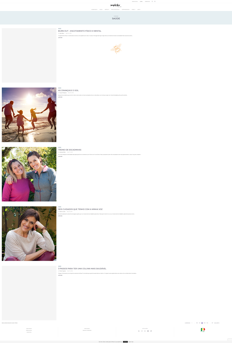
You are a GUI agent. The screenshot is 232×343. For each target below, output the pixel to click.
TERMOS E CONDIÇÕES (87, 330)
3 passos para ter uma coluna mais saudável (82, 268)
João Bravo (62, 33)
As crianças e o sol (68, 90)
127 (212, 322)
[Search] (152, 1)
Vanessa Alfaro (63, 152)
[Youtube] (148, 331)
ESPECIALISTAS (135, 1)
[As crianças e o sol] (29, 115)
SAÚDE (101, 9)
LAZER (138, 9)
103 (204, 322)
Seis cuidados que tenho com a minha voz (80, 209)
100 (197, 322)
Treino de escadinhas (69, 150)
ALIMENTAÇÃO (94, 9)
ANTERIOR (187, 323)
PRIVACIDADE (87, 328)
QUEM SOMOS (29, 328)
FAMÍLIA (133, 9)
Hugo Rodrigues (63, 92)
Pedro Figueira (63, 271)
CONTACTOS (147, 1)
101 (199, 322)
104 (207, 322)
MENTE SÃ (107, 9)
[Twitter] (151, 331)
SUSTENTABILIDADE (125, 9)
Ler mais (60, 37)
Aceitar (125, 341)
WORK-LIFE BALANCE (115, 9)
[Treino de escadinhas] (29, 174)
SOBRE (141, 1)
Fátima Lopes (62, 211)
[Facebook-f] (142, 331)
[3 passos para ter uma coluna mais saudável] (29, 293)
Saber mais (131, 341)
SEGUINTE (216, 323)
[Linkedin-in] (139, 331)
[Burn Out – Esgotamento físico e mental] (29, 55)
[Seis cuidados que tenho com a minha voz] (29, 233)
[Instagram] (145, 331)
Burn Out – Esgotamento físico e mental (79, 31)
